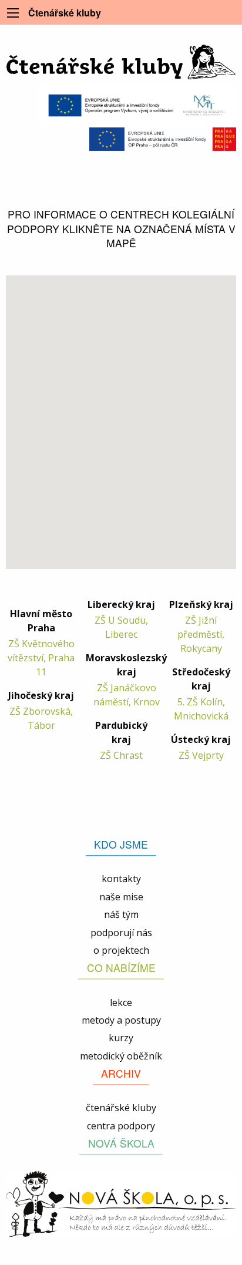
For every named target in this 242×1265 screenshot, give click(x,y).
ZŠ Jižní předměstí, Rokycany (200, 634)
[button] (17, 413)
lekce (121, 1002)
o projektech (121, 950)
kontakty (121, 878)
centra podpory (121, 1125)
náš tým (121, 914)
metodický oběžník (121, 1055)
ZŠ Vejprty (201, 755)
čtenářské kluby (121, 1107)
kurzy (121, 1037)
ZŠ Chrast (121, 755)
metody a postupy (121, 1020)
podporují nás (121, 932)
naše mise (121, 896)
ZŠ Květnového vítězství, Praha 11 (41, 657)
